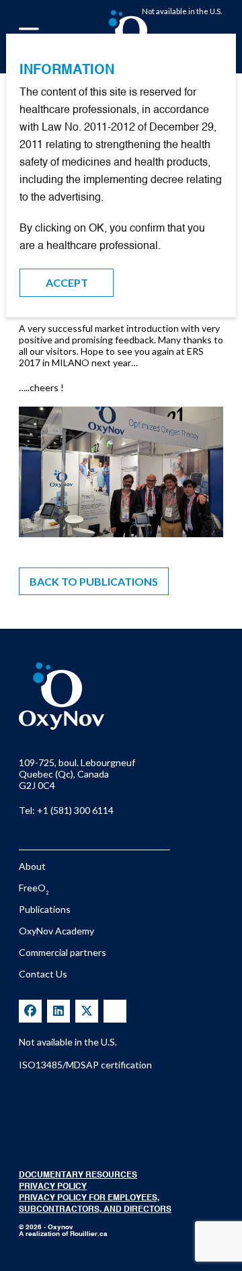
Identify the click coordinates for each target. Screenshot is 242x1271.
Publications (45, 909)
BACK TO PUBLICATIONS (94, 581)
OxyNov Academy (56, 930)
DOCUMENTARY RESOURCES (78, 1175)
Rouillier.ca (89, 1234)
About (32, 866)
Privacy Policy (53, 1187)
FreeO (33, 887)
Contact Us (43, 974)
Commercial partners (62, 952)
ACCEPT (67, 282)
